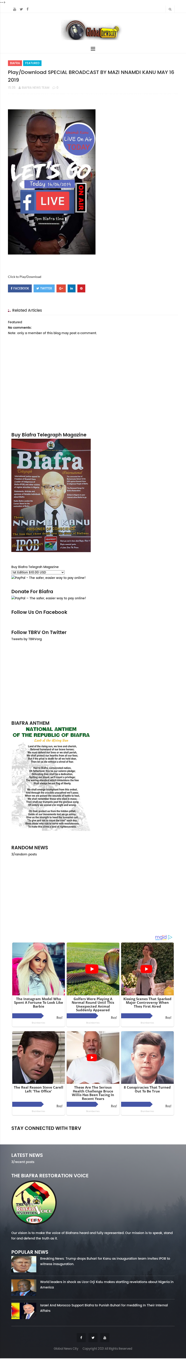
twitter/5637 (93, 1134)
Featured (32, 63)
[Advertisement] (93, 680)
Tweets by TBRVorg (26, 639)
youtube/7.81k (149, 1134)
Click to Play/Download (24, 277)
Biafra (15, 63)
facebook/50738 (37, 1134)
